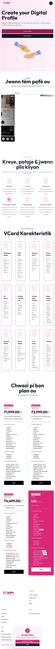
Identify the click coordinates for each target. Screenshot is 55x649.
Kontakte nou (5, 619)
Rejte (27, 644)
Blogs (30, 603)
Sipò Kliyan (4, 622)
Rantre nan (4, 613)
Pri (30, 600)
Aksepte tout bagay (27, 641)
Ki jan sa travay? (33, 595)
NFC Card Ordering (34, 613)
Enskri (3, 616)
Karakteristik (32, 598)
